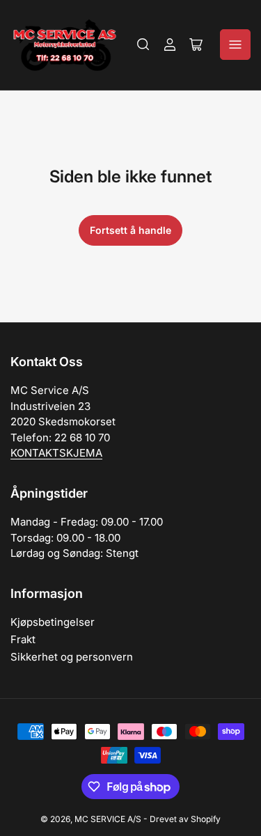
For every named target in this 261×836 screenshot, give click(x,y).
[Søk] (143, 44)
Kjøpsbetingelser (52, 622)
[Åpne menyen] (235, 44)
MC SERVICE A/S (107, 819)
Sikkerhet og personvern (71, 656)
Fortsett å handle (130, 230)
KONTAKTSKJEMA (56, 452)
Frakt (22, 639)
